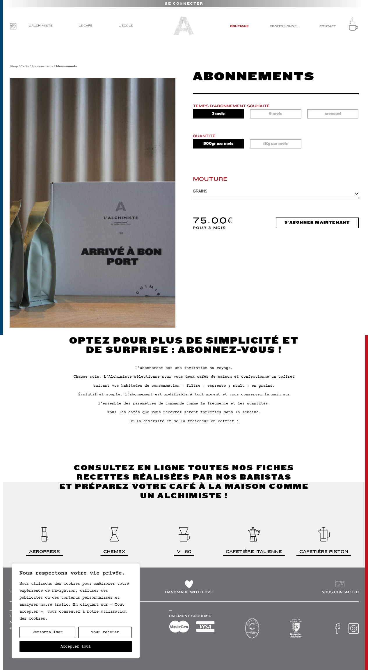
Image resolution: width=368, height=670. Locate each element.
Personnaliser (47, 632)
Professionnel (284, 26)
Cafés (24, 66)
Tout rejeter (105, 632)
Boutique (239, 26)
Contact (327, 26)
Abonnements (42, 66)
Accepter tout (76, 646)
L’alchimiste (40, 25)
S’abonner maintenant (317, 222)
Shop (14, 66)
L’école (126, 25)
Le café (85, 25)
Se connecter (184, 4)
